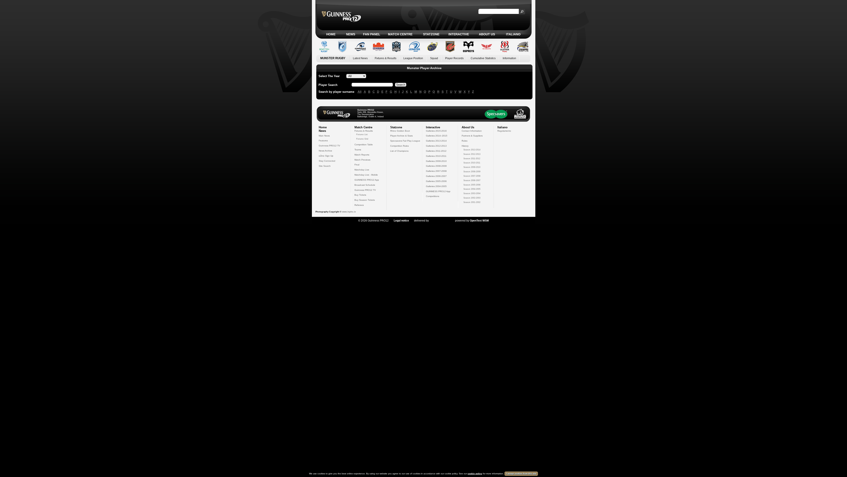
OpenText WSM (479, 220)
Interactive (458, 34)
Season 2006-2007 (471, 180)
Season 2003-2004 (471, 193)
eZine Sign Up (326, 156)
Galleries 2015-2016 (436, 131)
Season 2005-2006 (471, 185)
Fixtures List (362, 134)
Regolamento (504, 131)
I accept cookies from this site (521, 474)
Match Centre (400, 34)
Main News (324, 135)
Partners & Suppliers (472, 135)
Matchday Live (361, 169)
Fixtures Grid (362, 139)
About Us (487, 34)
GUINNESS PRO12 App (366, 180)
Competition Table (363, 144)
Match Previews (362, 160)
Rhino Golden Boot (400, 131)
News (350, 34)
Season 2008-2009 (471, 171)
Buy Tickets (360, 195)
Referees (359, 205)
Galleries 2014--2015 (436, 135)
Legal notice (401, 220)
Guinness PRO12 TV (329, 145)
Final (356, 164)
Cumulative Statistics (483, 58)
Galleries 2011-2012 (436, 151)
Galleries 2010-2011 (436, 156)
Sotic (440, 220)
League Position (413, 58)
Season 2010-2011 (471, 163)
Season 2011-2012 (471, 158)
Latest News (360, 58)
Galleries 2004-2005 (436, 186)
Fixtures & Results (385, 58)
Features (323, 140)
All (360, 91)
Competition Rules (399, 146)
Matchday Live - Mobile (366, 175)
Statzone (431, 34)
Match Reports (361, 154)
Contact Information (472, 131)
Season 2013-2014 (471, 150)
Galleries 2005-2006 (436, 181)
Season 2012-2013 (471, 154)
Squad (434, 58)
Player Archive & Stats (401, 135)
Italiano (513, 34)
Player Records (454, 58)
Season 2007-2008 (471, 176)
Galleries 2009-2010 (436, 161)
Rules (464, 141)
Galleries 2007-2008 (436, 171)
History (465, 146)
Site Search (325, 166)
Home (330, 34)
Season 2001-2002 (471, 202)
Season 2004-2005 (471, 189)
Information (509, 58)
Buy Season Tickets (364, 200)
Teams (357, 149)
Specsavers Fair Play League (405, 141)
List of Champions (399, 151)
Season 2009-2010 (471, 167)
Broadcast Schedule (364, 185)
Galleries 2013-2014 (436, 141)
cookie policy (475, 473)
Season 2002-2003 (471, 198)
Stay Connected (327, 161)
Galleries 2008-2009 (436, 166)
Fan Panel (371, 34)
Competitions (432, 196)
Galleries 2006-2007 (436, 176)
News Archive (325, 151)
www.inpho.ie (349, 212)
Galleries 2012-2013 (436, 146)
